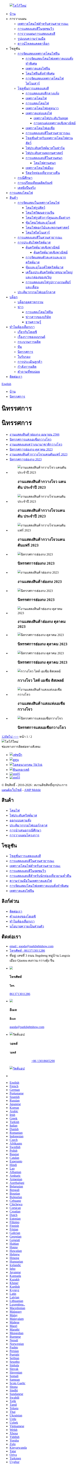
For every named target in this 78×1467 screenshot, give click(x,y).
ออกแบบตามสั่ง (20, 820)
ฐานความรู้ (33, 322)
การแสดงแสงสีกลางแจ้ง (42, 93)
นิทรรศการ (25, 351)
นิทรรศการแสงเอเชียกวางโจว (30, 439)
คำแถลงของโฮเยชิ (23, 916)
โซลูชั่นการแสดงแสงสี (33, 88)
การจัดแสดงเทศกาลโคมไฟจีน (39, 53)
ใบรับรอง (24, 356)
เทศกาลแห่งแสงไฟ (39, 113)
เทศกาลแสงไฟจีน (38, 68)
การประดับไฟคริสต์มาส (34, 242)
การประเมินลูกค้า (30, 361)
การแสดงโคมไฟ (37, 103)
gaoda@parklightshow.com (27, 1027)
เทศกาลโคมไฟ (36, 98)
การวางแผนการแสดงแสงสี (36, 33)
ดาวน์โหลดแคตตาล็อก (33, 43)
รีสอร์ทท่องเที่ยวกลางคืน (43, 173)
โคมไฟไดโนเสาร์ (38, 232)
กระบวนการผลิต (29, 342)
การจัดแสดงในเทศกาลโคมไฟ (38, 202)
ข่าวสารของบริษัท (38, 317)
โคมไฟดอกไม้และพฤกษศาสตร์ (47, 227)
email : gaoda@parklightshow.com (31, 946)
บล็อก (14, 297)
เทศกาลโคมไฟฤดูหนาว (42, 108)
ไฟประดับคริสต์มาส (23, 815)
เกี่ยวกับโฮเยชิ (27, 332)
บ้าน (13, 14)
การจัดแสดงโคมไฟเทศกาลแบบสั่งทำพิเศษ (39, 885)
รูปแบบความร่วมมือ (31, 38)
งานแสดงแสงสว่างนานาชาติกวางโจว (36, 444)
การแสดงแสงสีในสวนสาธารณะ (48, 133)
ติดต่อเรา (16, 376)
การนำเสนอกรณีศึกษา (25, 830)
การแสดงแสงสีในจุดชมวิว (36, 28)
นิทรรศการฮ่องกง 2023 (26, 459)
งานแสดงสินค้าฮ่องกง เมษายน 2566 (34, 434)
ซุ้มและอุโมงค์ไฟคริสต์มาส (44, 267)
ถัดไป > (10, 736)
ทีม (20, 347)
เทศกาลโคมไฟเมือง (39, 168)
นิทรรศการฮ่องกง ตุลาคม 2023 (31, 449)
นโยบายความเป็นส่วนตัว (27, 926)
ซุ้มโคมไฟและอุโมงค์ (41, 222)
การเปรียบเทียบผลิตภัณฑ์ (35, 182)
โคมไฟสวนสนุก (45, 163)
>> (17, 736)
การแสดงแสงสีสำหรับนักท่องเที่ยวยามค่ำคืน (40, 876)
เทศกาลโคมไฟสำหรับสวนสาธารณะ (43, 23)
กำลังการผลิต (27, 366)
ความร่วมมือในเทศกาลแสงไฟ (31, 881)
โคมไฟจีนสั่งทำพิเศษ (40, 73)
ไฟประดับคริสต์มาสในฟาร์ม (45, 148)
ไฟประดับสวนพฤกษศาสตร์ (44, 153)
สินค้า (14, 197)
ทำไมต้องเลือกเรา (22, 327)
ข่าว (20, 307)
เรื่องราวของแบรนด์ (31, 337)
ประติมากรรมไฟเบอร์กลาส (36, 292)
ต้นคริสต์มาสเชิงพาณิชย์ (43, 247)
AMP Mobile (32, 790)
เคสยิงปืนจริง (27, 187)
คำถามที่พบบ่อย (29, 371)
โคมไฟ (15, 810)
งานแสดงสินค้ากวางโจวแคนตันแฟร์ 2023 (38, 454)
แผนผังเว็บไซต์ (12, 790)
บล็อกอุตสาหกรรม (30, 302)
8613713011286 (20, 994)
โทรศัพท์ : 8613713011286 (27, 950)
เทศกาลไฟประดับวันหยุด (51, 118)
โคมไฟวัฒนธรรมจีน (40, 212)
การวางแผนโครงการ (24, 835)
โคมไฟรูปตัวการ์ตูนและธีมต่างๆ (48, 217)
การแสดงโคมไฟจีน (39, 312)
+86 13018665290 (43, 1061)
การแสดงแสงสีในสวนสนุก (44, 158)
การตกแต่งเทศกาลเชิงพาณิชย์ (55, 123)
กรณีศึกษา (25, 178)
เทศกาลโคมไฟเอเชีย (40, 128)
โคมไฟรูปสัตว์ (35, 207)
